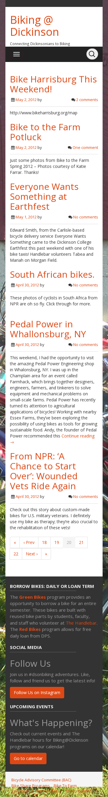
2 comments (87, 99)
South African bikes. (52, 274)
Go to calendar (28, 758)
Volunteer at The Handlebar (36, 791)
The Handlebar (81, 623)
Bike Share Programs (30, 785)
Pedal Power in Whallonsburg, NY (48, 329)
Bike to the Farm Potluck (45, 132)
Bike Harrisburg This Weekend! (53, 84)
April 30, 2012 (27, 285)
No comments (85, 217)
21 (81, 542)
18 (44, 542)
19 (56, 542)
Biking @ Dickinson (34, 25)
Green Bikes (32, 597)
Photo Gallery (78, 791)
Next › (32, 554)
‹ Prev (28, 542)
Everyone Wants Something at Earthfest (44, 196)
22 (16, 554)
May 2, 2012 (26, 99)
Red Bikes (30, 629)
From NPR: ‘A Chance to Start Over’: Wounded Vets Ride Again (44, 471)
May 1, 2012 (26, 217)
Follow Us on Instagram (37, 692)
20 (69, 542)
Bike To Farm (65, 785)
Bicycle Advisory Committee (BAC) (41, 780)
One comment (85, 147)
